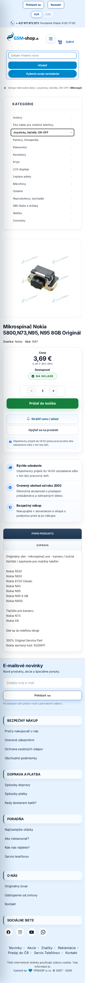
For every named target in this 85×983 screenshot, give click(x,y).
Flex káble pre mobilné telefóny (33, 124)
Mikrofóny (19, 183)
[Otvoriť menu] (50, 39)
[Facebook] (8, 932)
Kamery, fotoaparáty (26, 139)
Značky (47, 948)
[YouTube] (31, 932)
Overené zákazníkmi (19, 740)
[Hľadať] (42, 65)
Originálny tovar (16, 886)
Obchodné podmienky (21, 758)
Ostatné (18, 191)
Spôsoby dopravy (17, 785)
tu (49, 966)
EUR (36, 14)
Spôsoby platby (16, 794)
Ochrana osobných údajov (24, 749)
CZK (48, 14)
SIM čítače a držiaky (25, 205)
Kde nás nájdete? (17, 847)
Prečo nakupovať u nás (21, 731)
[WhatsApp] (43, 932)
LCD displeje (21, 169)
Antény (17, 117)
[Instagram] (20, 932)
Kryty (16, 161)
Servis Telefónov (47, 953)
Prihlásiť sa (33, 4)
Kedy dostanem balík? (21, 803)
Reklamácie (67, 948)
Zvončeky (19, 220)
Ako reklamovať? (17, 839)
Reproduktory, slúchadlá (28, 198)
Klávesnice (20, 147)
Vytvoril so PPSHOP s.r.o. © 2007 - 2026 (42, 970)
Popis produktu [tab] (43, 533)
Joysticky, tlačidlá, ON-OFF (30, 132)
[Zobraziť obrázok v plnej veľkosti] (42, 278)
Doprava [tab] (43, 545)
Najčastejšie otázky (19, 829)
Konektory (19, 154)
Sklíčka (17, 213)
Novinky (15, 948)
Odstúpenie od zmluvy (21, 895)
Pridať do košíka (42, 403)
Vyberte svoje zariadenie (42, 73)
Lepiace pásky (22, 176)
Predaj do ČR (18, 953)
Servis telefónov (17, 856)
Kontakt (56, 4)
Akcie (31, 948)
